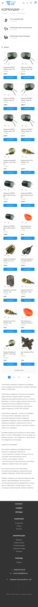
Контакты (19, 529)
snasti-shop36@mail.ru (20, 573)
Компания (19, 519)
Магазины (19, 540)
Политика (19, 551)
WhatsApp (21, 587)
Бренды (19, 512)
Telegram (16, 587)
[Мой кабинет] (31, 3)
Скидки (19, 508)
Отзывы (19, 526)
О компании (19, 523)
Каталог (19, 504)
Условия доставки (19, 545)
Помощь (19, 558)
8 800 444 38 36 (19, 570)
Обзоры (19, 562)
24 (29, 377)
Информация (19, 536)
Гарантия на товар (19, 548)
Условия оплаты (19, 542)
